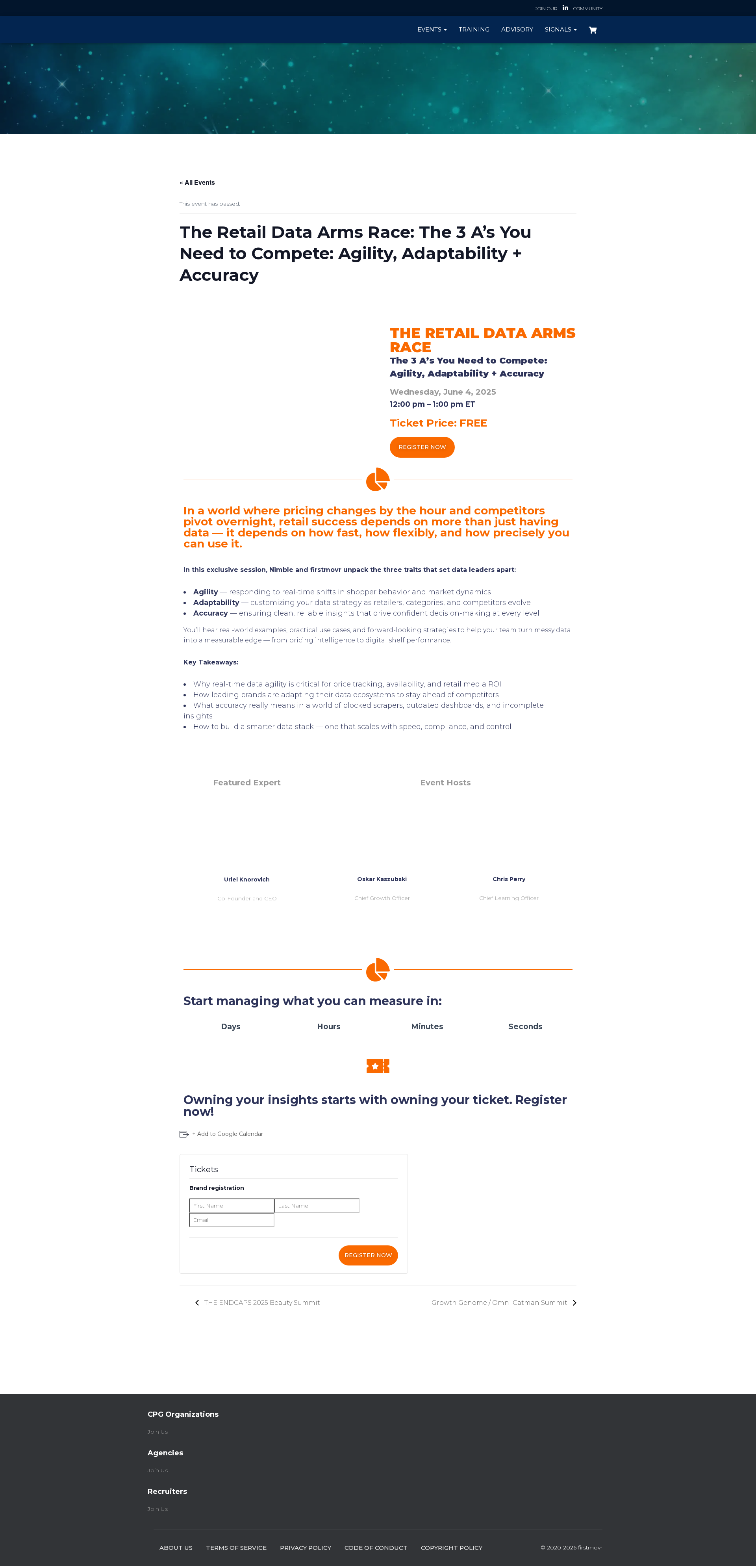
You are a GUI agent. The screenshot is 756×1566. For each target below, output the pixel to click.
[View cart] (592, 29)
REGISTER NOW (368, 1255)
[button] (422, 447)
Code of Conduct (376, 1547)
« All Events (197, 182)
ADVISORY (517, 29)
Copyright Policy (451, 1547)
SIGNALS (559, 29)
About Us (176, 1547)
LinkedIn (565, 9)
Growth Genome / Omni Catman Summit (500, 1302)
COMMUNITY (587, 8)
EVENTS (430, 29)
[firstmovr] (200, 29)
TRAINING (474, 29)
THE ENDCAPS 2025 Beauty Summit (261, 1302)
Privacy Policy (305, 1547)
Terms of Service (236, 1547)
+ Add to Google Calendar (227, 1133)
